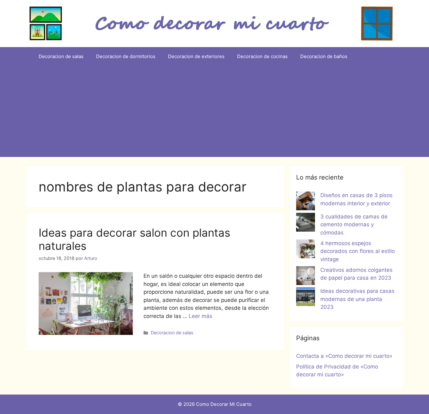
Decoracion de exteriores (196, 56)
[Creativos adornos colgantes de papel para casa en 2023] (305, 277)
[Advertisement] (214, 113)
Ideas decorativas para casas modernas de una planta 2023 (357, 299)
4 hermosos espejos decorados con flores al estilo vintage (357, 251)
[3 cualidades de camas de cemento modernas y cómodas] (305, 223)
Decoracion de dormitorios (125, 56)
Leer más (200, 316)
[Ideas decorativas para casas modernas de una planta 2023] (305, 298)
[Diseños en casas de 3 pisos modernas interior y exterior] (305, 202)
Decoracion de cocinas (262, 56)
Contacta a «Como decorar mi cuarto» (344, 356)
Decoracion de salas (61, 56)
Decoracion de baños (323, 56)
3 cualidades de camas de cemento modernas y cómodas (354, 224)
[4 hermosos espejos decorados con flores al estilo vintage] (305, 250)
